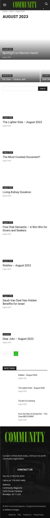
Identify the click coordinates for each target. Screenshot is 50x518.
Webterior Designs (12, 510)
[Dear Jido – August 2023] (25, 324)
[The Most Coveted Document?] (25, 142)
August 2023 (7, 49)
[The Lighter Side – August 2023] (25, 107)
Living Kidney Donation (17, 192)
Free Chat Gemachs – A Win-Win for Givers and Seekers (25, 228)
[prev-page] (5, 353)
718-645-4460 (18, 480)
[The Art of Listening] (9, 404)
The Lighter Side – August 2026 (31, 388)
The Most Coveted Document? (21, 157)
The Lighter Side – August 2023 (22, 122)
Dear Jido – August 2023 (18, 338)
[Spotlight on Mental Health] (25, 42)
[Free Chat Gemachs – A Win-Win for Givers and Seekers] (25, 212)
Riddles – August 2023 (17, 265)
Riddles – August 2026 (27, 375)
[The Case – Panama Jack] (20, 71)
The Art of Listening (26, 401)
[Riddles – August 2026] (9, 378)
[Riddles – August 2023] (25, 251)
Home (5, 11)
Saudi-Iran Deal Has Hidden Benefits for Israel (20, 302)
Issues (11, 11)
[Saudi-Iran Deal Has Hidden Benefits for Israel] (25, 286)
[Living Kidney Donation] (25, 177)
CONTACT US (25, 469)
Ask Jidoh (6, 334)
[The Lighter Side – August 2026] (9, 391)
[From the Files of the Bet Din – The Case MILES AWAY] (9, 417)
